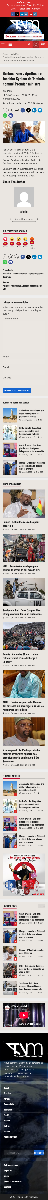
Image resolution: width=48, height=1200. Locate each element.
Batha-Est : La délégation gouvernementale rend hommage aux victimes (10, 432)
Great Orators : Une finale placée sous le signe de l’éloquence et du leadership (10, 450)
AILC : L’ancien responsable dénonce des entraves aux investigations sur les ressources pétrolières (23, 706)
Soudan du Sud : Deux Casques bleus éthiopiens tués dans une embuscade (22, 612)
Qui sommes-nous (16, 5)
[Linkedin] (22, 14)
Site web (7, 377)
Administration (10, 1136)
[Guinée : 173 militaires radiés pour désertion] (24, 503)
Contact (36, 8)
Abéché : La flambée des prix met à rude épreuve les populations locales (10, 415)
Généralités (9, 1104)
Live (43, 44)
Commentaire (10, 318)
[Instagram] (35, 14)
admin (8, 90)
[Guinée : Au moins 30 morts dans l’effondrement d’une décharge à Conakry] (24, 636)
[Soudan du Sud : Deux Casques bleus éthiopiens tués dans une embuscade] (24, 592)
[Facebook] (13, 14)
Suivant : (22, 286)
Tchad (6, 1087)
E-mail (7, 367)
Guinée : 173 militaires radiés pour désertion (21, 524)
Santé (6, 1115)
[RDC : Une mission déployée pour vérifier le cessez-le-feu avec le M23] (24, 548)
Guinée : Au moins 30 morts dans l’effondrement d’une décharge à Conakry (20, 658)
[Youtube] (31, 14)
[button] (3, 44)
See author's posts (24, 219)
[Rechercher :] (19, 1152)
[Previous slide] (40, 906)
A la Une (7, 1093)
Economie (8, 1109)
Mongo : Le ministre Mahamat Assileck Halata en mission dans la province (10, 467)
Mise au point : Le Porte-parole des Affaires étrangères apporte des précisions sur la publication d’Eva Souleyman (21, 755)
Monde (7, 1131)
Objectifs (31, 5)
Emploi (7, 1120)
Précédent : (23, 273)
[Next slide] (43, 906)
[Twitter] (17, 14)
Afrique (7, 1098)
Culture (7, 1125)
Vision (40, 5)
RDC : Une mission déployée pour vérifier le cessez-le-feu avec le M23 (21, 568)
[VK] (26, 14)
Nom (6, 356)
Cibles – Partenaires (20, 8)
